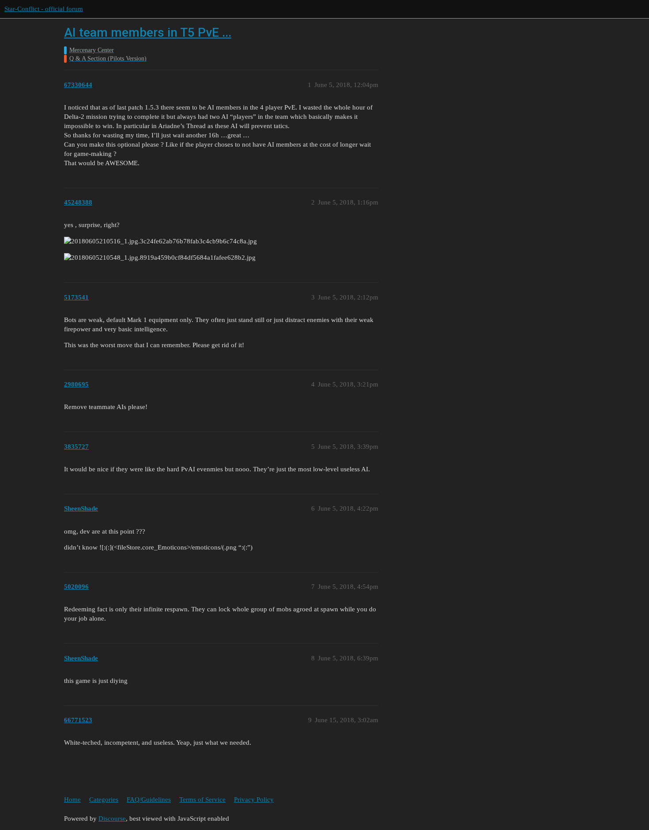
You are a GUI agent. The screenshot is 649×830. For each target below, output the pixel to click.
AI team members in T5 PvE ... (147, 32)
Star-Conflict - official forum (43, 8)
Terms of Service (202, 799)
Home (72, 799)
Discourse (112, 818)
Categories (103, 799)
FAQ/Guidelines (149, 799)
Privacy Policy (254, 799)
